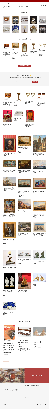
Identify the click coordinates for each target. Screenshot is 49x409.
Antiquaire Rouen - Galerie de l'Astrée (6, 5)
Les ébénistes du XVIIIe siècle (14, 389)
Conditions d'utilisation (13, 390)
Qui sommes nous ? (6, 390)
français (5, 404)
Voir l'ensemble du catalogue (24, 65)
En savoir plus (5, 362)
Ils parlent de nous (5, 389)
